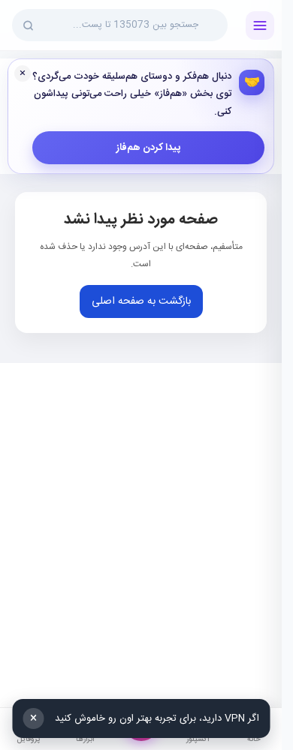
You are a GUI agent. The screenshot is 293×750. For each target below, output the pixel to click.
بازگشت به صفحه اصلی (141, 301)
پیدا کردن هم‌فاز (148, 148)
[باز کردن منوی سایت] (260, 25)
